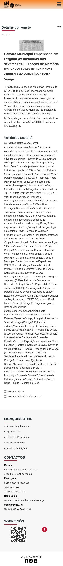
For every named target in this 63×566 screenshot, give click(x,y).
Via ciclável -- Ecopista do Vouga (31, 326)
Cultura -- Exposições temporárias (32, 341)
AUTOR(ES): (21, 142)
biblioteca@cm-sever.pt (16, 482)
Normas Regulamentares (19, 425)
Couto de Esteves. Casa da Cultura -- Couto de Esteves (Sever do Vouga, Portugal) (30, 272)
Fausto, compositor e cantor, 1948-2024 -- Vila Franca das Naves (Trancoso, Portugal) (30, 196)
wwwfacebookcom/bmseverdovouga (24, 500)
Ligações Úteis (13, 431)
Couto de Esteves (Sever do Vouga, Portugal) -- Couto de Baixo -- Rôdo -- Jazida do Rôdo (30, 379)
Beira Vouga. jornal (27, 142)
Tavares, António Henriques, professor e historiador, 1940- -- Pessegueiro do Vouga (31, 238)
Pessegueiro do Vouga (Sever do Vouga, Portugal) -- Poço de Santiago (31, 352)
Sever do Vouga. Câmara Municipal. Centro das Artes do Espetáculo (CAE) (28, 261)
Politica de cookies (15, 442)
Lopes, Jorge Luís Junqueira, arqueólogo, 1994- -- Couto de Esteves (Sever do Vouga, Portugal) (30, 246)
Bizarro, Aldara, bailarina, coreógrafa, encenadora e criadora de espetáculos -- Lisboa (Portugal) (30, 219)
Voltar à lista (7, 34)
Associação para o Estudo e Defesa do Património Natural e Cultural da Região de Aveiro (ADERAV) (31, 295)
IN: (31, 122)
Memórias (24, 310)
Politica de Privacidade (18, 437)
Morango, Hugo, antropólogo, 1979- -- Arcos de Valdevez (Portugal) (30, 231)
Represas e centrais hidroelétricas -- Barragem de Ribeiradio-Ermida (30, 337)
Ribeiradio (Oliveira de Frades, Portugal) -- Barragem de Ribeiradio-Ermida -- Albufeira (31, 368)
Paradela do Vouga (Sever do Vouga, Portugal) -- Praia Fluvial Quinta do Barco (29, 360)
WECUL (37, 557)
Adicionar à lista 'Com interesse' (23, 396)
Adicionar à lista (15, 391)
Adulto (43, 299)
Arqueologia (17, 314)
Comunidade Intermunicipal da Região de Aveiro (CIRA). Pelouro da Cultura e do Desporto (30, 280)
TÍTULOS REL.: (31, 100)
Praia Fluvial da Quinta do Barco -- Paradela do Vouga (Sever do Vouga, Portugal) (30, 330)
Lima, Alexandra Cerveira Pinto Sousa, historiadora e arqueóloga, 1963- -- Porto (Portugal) (31, 204)
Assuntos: (31, 265)
